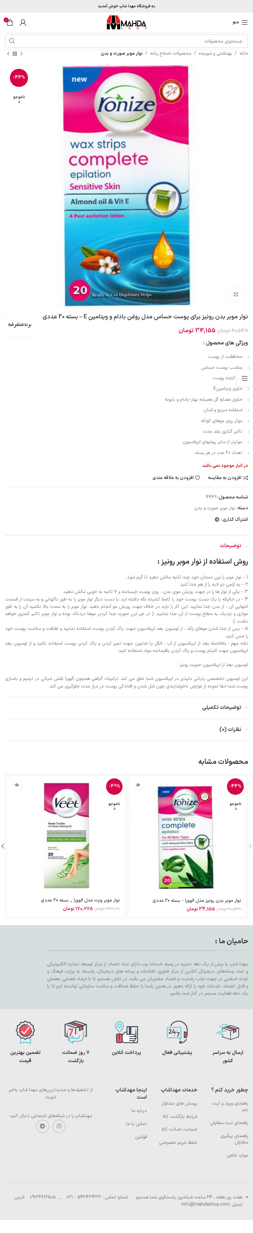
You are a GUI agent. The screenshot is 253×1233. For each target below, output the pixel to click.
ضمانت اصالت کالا (179, 1129)
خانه (243, 53)
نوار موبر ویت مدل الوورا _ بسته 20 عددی (80, 900)
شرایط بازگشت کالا (179, 1116)
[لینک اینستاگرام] (59, 1126)
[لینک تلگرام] (217, 520)
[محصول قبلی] (21, 53)
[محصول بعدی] (8, 53)
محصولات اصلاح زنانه (170, 53)
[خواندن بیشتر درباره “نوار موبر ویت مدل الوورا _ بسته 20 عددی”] (16, 785)
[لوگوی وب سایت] (126, 22)
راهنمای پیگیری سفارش (234, 1139)
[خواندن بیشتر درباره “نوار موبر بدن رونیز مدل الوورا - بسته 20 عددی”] (137, 785)
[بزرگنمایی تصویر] (235, 294)
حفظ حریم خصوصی (178, 1142)
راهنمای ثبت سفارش (229, 1122)
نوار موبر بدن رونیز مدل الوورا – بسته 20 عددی (197, 900)
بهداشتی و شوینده (215, 53)
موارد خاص (237, 1155)
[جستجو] (12, 41)
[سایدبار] (245, 378)
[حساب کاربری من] (23, 22)
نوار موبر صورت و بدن (122, 53)
